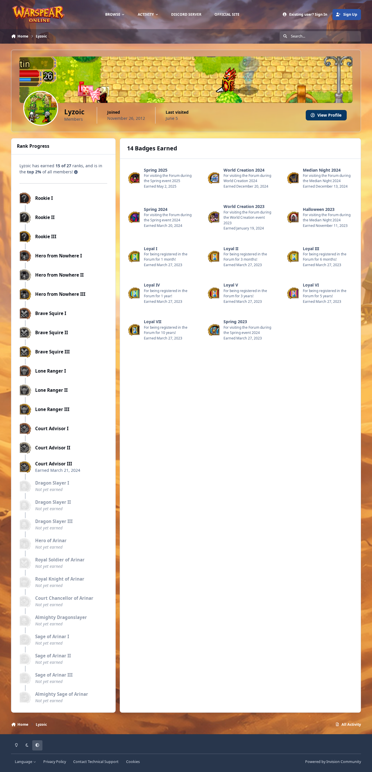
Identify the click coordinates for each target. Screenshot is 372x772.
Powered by (333, 761)
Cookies (133, 761)
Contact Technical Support (96, 761)
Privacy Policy (54, 761)
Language (24, 761)
